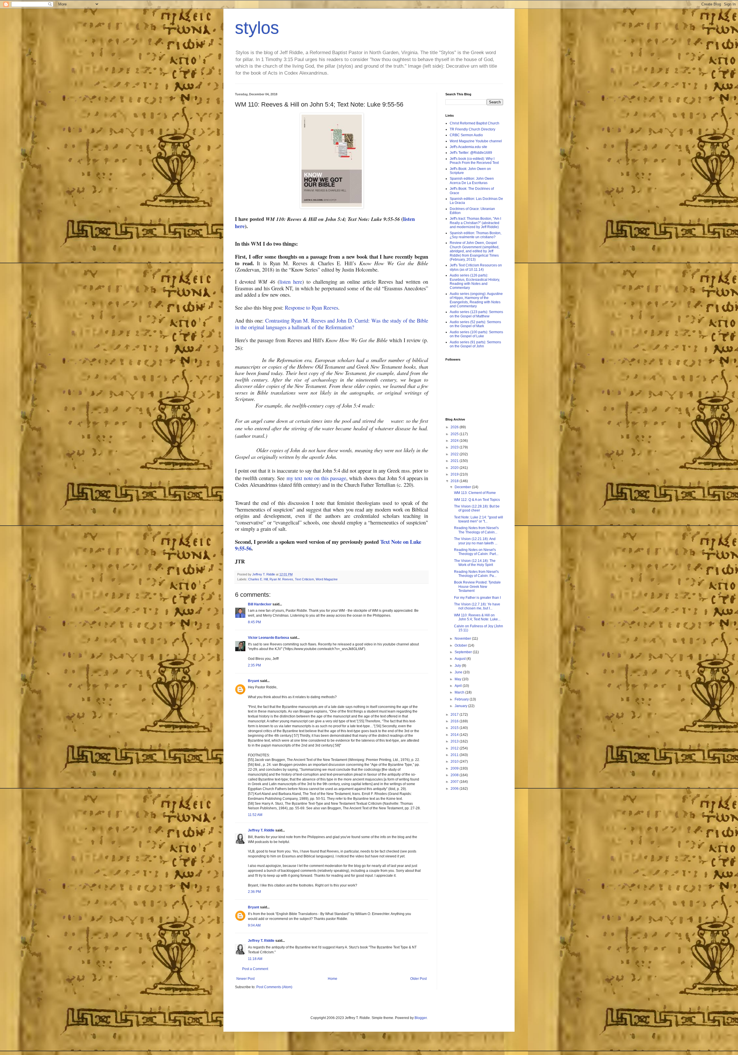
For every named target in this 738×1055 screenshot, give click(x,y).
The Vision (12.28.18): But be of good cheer (477, 508)
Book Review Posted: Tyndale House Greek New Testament (477, 586)
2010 (455, 761)
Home (332, 979)
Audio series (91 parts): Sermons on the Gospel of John (475, 344)
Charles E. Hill (258, 579)
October (461, 645)
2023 (455, 447)
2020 (455, 468)
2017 (455, 715)
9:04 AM (254, 925)
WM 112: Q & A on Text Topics (477, 500)
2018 (455, 481)
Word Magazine (327, 579)
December (463, 487)
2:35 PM (254, 665)
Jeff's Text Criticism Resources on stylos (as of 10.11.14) (476, 267)
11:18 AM (255, 959)
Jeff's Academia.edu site (468, 147)
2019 (455, 474)
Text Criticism (304, 579)
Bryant (253, 681)
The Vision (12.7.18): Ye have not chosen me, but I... (477, 606)
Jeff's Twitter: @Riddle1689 (471, 153)
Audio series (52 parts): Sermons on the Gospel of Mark (475, 324)
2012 (455, 748)
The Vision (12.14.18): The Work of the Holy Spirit (475, 563)
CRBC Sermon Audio (466, 135)
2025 (455, 434)
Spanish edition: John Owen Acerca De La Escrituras (472, 181)
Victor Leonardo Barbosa (268, 638)
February (462, 699)
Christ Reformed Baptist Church (474, 123)
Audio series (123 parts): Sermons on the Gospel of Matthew (476, 314)
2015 (455, 728)
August (460, 659)
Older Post (418, 979)
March (460, 692)
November (463, 639)
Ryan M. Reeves (281, 579)
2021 (455, 461)
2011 (455, 755)
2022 (455, 454)
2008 (455, 775)
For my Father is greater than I (477, 598)
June (459, 672)
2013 (455, 741)
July (458, 666)
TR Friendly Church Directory (472, 129)
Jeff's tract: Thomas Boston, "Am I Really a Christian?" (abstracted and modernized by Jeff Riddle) (475, 223)
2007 (455, 782)
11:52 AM (255, 815)
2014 (455, 735)
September (464, 652)
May (458, 679)
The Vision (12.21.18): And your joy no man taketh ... (475, 541)
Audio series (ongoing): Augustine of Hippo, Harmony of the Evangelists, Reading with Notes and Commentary (476, 300)
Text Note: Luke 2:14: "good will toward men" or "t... (478, 519)
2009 (455, 768)
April (459, 686)
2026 (455, 427)
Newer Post (245, 979)
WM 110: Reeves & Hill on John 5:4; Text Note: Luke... (477, 617)
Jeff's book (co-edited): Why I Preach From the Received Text (474, 161)
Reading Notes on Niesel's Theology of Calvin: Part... (476, 552)
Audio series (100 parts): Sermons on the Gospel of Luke (476, 334)
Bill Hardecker (260, 604)
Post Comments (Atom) (274, 987)
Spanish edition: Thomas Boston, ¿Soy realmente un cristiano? (475, 235)
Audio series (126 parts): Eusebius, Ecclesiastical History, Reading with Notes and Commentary (475, 281)
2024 (455, 441)
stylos (257, 27)
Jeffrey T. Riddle (261, 830)
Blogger (421, 1018)
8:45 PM (254, 622)
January (461, 706)
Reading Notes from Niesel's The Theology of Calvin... (476, 530)
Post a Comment (255, 969)
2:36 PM (254, 892)
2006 (455, 789)
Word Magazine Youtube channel (476, 141)
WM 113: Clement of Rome (475, 493)
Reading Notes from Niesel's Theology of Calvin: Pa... (476, 574)
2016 (455, 721)
